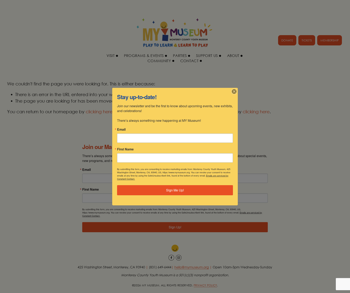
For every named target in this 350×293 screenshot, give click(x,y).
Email (121, 129)
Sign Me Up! (175, 190)
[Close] (234, 91)
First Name (125, 149)
